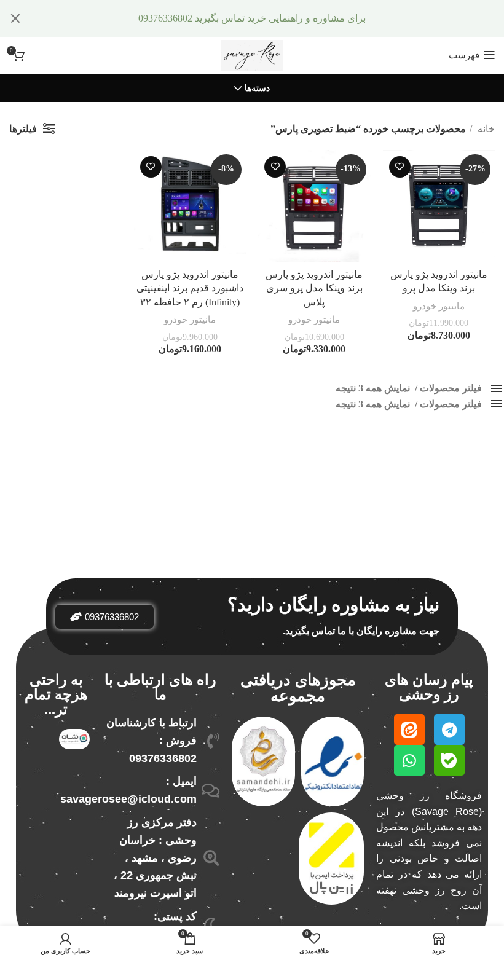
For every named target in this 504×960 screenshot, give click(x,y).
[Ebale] (449, 760)
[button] (104, 617)
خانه (485, 129)
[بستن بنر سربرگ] (15, 18)
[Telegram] (449, 729)
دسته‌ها (257, 88)
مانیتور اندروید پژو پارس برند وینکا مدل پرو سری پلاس (314, 288)
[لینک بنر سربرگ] (270, 18)
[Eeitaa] (409, 729)
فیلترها (23, 129)
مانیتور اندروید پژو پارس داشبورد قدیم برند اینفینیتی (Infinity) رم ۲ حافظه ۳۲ (189, 288)
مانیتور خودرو (439, 306)
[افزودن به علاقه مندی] (400, 167)
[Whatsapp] (409, 760)
